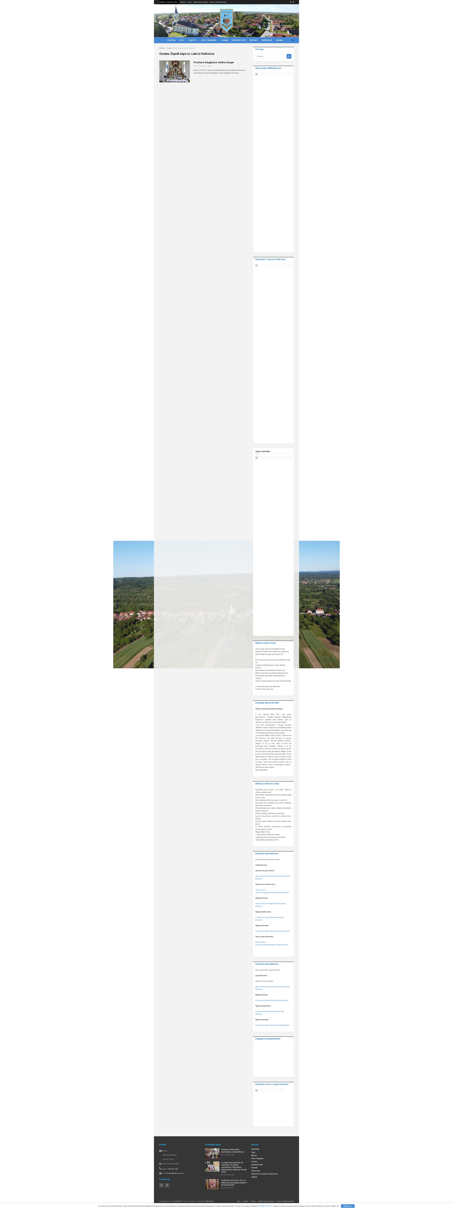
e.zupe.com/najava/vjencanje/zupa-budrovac (272, 931)
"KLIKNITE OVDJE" (265, 1206)
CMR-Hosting (209, 1201)
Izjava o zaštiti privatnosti (218, 2)
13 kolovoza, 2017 (201, 66)
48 (210, 66)
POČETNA (255, 1149)
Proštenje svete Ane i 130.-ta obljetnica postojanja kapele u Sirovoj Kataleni (234, 1182)
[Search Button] (289, 56)
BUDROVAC (178, 1201)
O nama (189, 2)
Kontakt (182, 2)
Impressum (267, 40)
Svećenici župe (239, 40)
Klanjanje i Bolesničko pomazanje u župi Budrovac (232, 1150)
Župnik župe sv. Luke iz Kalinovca (184, 48)
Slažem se (348, 1206)
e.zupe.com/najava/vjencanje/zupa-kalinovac (272, 1025)
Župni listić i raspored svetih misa (264, 1174)
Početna (171, 40)
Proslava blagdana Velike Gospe (213, 62)
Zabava (279, 40)
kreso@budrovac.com (175, 1173)
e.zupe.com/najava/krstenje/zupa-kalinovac (272, 1000)
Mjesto (192, 40)
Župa (181, 40)
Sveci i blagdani (208, 40)
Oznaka (169, 48)
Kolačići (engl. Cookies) (200, 2)
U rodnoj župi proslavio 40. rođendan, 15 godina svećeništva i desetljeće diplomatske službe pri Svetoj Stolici (233, 1167)
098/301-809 (173, 1169)
